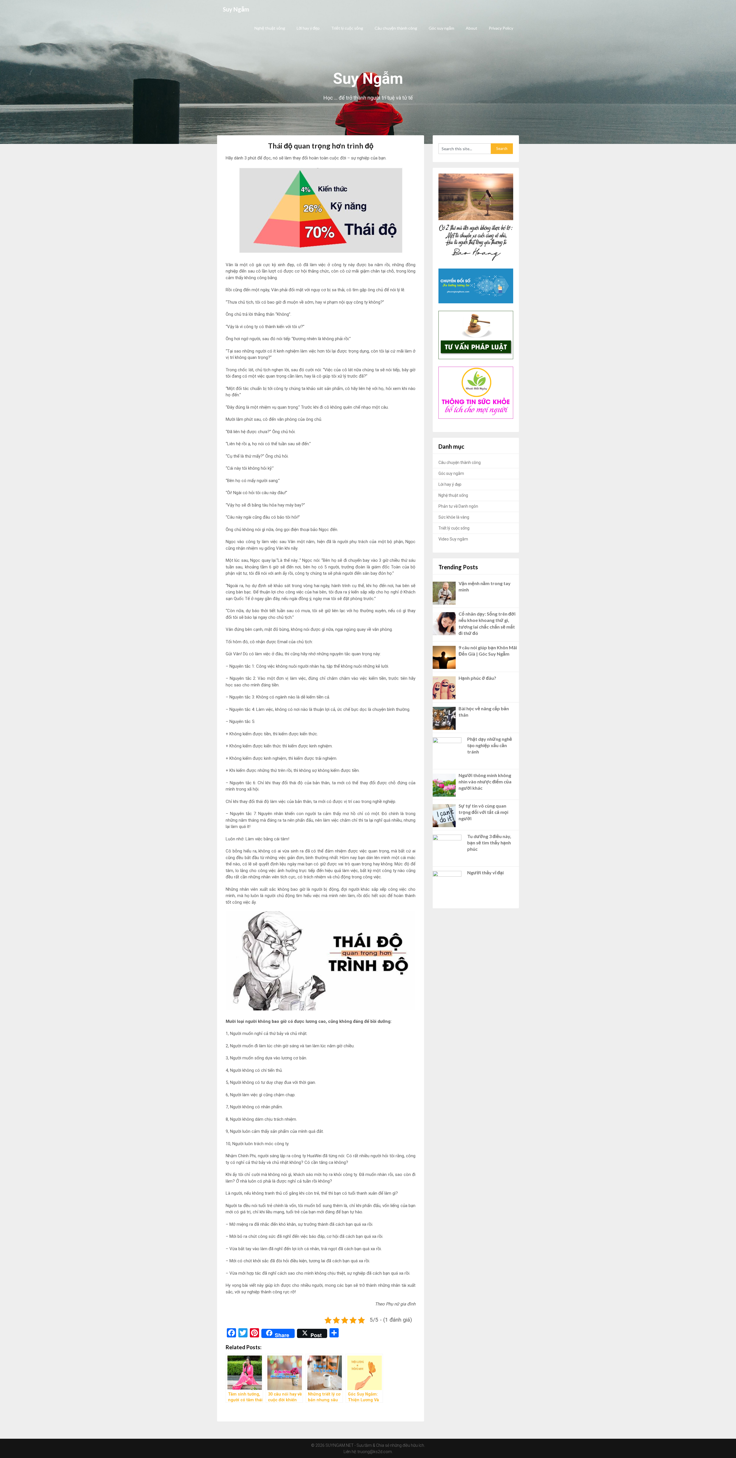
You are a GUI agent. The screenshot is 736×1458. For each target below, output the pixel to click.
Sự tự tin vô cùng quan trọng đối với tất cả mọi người (483, 812)
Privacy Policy (501, 28)
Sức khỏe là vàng (453, 517)
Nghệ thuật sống (269, 28)
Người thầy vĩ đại (485, 872)
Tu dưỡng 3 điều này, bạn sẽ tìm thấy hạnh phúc (489, 842)
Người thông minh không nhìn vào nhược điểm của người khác (485, 781)
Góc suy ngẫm (441, 28)
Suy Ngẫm (236, 9)
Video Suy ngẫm (453, 539)
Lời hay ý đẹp (308, 28)
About (471, 28)
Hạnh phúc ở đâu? (477, 678)
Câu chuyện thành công (396, 28)
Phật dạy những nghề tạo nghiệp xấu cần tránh (489, 745)
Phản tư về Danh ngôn (458, 506)
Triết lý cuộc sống (347, 28)
